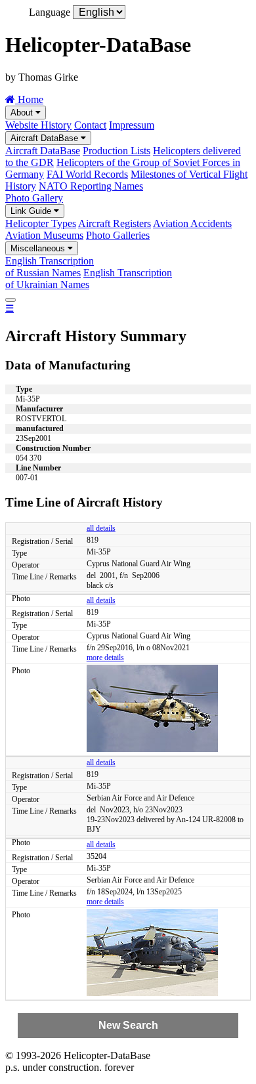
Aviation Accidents (192, 223)
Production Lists (116, 150)
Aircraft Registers (114, 223)
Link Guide (32, 211)
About (23, 112)
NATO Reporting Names (91, 186)
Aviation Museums (44, 235)
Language (49, 12)
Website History (38, 125)
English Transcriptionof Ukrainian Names (88, 278)
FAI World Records (87, 174)
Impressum (131, 125)
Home (29, 99)
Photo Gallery (34, 197)
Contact (90, 125)
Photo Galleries (118, 235)
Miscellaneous (39, 248)
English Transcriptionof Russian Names (49, 266)
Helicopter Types (40, 223)
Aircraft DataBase (46, 138)
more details (105, 657)
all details (101, 528)
